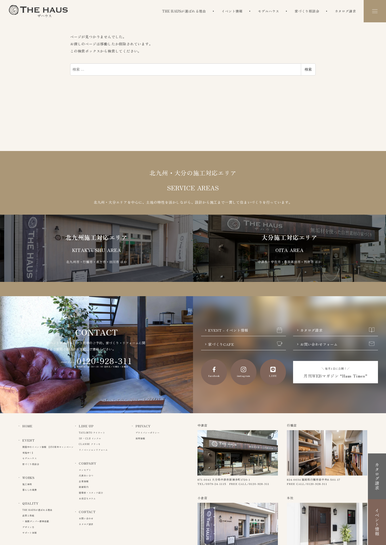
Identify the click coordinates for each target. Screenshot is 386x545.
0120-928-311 (104, 360)
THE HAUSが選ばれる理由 (184, 11)
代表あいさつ (86, 475)
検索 (308, 69)
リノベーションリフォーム (93, 449)
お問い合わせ (86, 518)
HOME (27, 426)
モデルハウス (268, 11)
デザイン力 (28, 527)
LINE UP (86, 426)
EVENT (28, 440)
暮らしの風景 (29, 489)
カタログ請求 (345, 11)
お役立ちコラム (87, 498)
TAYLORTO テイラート (92, 432)
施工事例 (27, 484)
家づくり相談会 (307, 11)
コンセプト (85, 470)
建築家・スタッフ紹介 (91, 492)
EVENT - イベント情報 (228, 330)
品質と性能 (28, 515)
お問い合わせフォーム (319, 344)
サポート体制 (29, 532)
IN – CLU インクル (90, 438)
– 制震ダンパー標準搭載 (35, 521)
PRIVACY (143, 426)
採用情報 (140, 438)
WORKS (28, 477)
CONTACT (87, 511)
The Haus (38, 11)
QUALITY (30, 503)
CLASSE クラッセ (90, 444)
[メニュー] (375, 11)
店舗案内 (83, 486)
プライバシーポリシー (148, 432)
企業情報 (83, 481)
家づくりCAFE (221, 344)
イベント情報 (232, 11)
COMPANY (87, 463)
